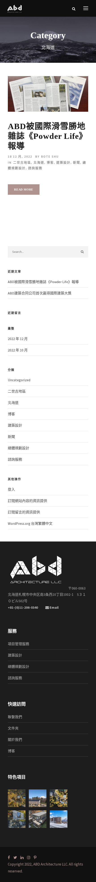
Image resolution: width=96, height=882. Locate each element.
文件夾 (13, 728)
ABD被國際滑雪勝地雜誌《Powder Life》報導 (47, 136)
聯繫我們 (15, 717)
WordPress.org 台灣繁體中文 (30, 523)
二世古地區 (22, 162)
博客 (50, 162)
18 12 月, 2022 (20, 156)
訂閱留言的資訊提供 (24, 512)
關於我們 (15, 739)
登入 (11, 489)
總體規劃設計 (18, 448)
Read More (23, 189)
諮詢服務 (35, 168)
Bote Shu (50, 156)
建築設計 (63, 162)
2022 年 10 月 (18, 350)
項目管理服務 (18, 644)
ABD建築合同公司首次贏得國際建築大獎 (39, 293)
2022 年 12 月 (18, 339)
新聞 (76, 162)
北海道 (38, 162)
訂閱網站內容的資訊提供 (27, 501)
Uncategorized (19, 380)
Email (54, 607)
